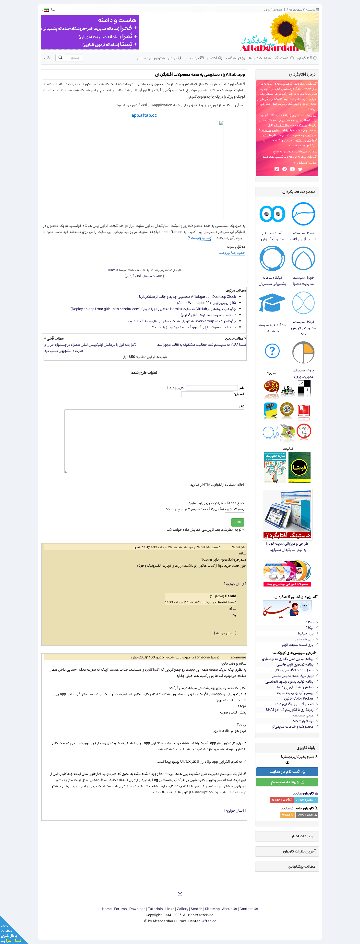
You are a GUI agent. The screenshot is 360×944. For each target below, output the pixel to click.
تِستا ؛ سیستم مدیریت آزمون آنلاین (303, 236)
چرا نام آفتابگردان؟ (305, 162)
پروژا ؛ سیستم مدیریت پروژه (303, 373)
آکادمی (212, 58)
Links (169, 909)
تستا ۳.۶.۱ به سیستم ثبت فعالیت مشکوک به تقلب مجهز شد (201, 344)
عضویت (278, 9)
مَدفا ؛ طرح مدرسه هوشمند (272, 328)
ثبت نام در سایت (285, 772)
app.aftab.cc (144, 115)
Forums (120, 909)
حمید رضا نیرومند (232, 252)
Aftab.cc (209, 921)
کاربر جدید (176, 388)
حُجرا (308, 140)
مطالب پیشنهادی (301, 866)
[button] (45, 10)
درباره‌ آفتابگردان (302, 74)
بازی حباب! (305, 633)
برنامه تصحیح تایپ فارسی (294, 664)
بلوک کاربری (306, 747)
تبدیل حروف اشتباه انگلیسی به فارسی (292, 676)
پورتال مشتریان (165, 58)
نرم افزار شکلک (302, 721)
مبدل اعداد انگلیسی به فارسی (291, 670)
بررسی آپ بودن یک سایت (295, 693)
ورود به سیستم (285, 782)
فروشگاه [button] (235, 58)
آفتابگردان (305, 58)
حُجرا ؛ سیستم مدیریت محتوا (303, 280)
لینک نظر (141, 547)
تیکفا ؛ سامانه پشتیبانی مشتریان (272, 280)
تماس (142, 58)
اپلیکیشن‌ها (258, 58)
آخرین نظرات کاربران (299, 851)
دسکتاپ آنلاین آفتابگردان (290, 125)
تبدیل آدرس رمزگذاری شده (294, 704)
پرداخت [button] (193, 58)
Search (197, 909)
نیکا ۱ (309, 627)
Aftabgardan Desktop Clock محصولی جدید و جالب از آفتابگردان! (187, 296)
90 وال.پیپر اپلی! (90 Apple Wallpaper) (206, 302)
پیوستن (288, 151)
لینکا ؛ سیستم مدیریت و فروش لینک (303, 328)
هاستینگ (282, 58)
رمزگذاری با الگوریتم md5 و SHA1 (289, 709)
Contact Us (249, 909)
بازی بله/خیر (304, 639)
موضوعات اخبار (303, 836)
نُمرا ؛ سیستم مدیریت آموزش (272, 236)
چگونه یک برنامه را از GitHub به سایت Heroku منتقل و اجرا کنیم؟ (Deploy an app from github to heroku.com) (153, 309)
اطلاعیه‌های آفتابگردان (142, 276)
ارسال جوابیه (235, 584)
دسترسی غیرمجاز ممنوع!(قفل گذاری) (208, 315)
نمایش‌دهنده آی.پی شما (295, 687)
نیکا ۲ (309, 622)
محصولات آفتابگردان (298, 191)
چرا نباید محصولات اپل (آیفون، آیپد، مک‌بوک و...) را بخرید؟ (194, 327)
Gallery (182, 909)
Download (137, 909)
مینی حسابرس (302, 715)
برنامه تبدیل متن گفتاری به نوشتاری (287, 659)
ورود (267, 9)
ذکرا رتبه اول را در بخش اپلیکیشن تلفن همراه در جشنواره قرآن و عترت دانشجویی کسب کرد (90, 347)
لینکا (300, 140)
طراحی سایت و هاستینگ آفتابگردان (287, 133)
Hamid (113, 270)
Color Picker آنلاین (298, 698)
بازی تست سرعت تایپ (297, 644)
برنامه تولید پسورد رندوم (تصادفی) (288, 681)
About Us (229, 909)
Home (107, 909)
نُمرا (314, 140)
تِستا (263, 135)
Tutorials (155, 909)
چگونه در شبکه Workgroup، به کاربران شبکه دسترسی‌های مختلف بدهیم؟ (182, 321)
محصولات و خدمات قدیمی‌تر (292, 726)
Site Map (212, 909)
